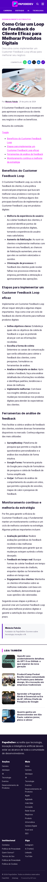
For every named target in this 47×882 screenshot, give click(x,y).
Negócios (29, 815)
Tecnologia (38, 11)
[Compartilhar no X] (34, 62)
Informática (30, 822)
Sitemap (15, 878)
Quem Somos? (8, 853)
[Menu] (42, 4)
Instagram (29, 845)
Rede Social (30, 811)
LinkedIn (28, 853)
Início (27, 766)
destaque (19, 11)
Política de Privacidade (11, 849)
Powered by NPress (28, 878)
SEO (26, 834)
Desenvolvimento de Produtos (16, 19)
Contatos (6, 845)
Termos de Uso (8, 856)
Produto (28, 818)
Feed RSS (5, 878)
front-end (29, 830)
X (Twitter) (29, 849)
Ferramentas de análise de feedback (25, 154)
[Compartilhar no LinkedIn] (38, 62)
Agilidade (28, 799)
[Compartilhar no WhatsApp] (25, 62)
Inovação (29, 807)
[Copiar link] (43, 62)
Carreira (8, 11)
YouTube (28, 856)
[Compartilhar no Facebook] (29, 62)
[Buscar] (37, 4)
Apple (27, 796)
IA (28, 11)
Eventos (5, 781)
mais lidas (29, 803)
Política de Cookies (10, 864)
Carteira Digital (31, 826)
